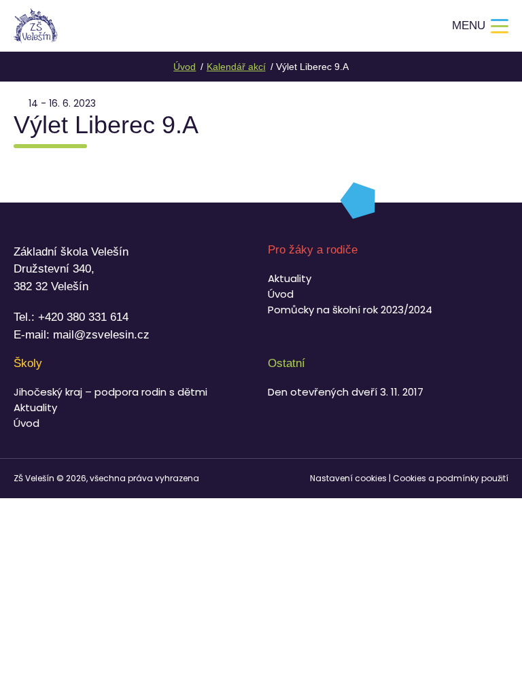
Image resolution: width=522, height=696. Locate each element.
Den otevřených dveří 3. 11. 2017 (345, 392)
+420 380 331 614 (83, 317)
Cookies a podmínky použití (450, 478)
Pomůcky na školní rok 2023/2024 (350, 309)
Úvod (281, 294)
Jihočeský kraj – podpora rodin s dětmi (110, 392)
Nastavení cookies (348, 478)
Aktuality (289, 278)
